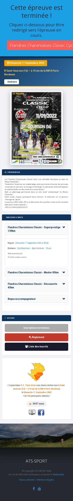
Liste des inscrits (38, 346)
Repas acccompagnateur (22, 298)
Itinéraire (12, 81)
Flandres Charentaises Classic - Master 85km (33, 272)
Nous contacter (27, 479)
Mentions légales (45, 479)
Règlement (37, 337)
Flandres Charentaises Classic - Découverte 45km (32, 285)
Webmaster (58, 474)
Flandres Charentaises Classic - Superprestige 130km (34, 229)
